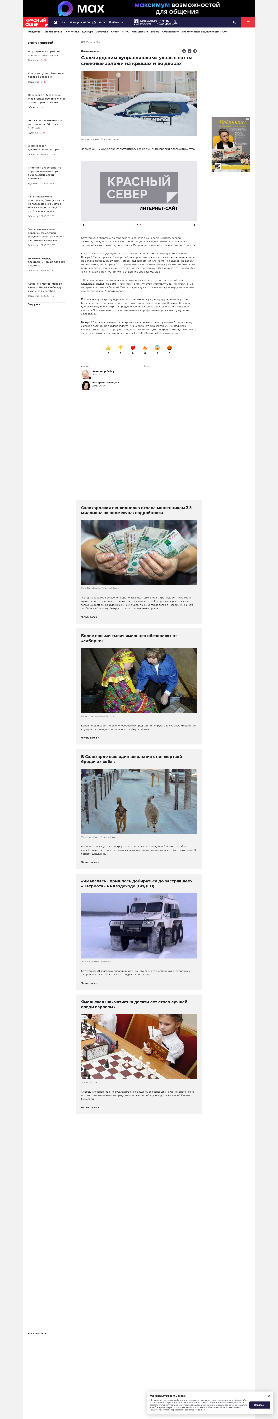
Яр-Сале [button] (114, 22)
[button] (139, 191)
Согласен (259, 1405)
